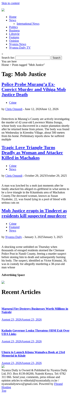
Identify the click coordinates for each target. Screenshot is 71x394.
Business (14, 30)
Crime (12, 102)
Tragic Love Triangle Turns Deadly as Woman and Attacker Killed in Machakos (32, 152)
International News (28, 23)
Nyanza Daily (13, 237)
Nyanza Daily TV (20, 47)
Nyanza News (17, 44)
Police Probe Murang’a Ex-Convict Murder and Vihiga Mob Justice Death (34, 89)
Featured (14, 227)
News (12, 20)
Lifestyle (14, 33)
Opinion (14, 40)
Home (12, 16)
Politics (13, 27)
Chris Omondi (13, 109)
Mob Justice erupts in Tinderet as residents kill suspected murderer (34, 213)
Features (14, 37)
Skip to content (11, 3)
